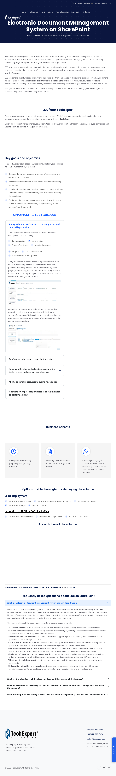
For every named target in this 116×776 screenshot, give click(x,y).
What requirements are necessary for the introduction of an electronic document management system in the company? (55, 686)
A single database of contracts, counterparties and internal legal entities (34, 226)
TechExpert (71, 587)
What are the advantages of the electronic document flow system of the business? (45, 679)
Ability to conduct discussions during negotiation (33, 381)
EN (33, 23)
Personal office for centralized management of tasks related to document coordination (32, 370)
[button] (114, 749)
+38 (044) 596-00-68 (82, 3)
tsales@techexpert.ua (102, 3)
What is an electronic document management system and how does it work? (42, 603)
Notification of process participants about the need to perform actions (34, 393)
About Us (34, 12)
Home (23, 12)
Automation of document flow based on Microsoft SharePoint (33, 587)
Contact (25, 23)
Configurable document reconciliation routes (31, 359)
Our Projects (47, 12)
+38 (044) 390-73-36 (95, 734)
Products (86, 12)
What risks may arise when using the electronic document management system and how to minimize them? (56, 694)
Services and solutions (67, 12)
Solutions (37, 35)
